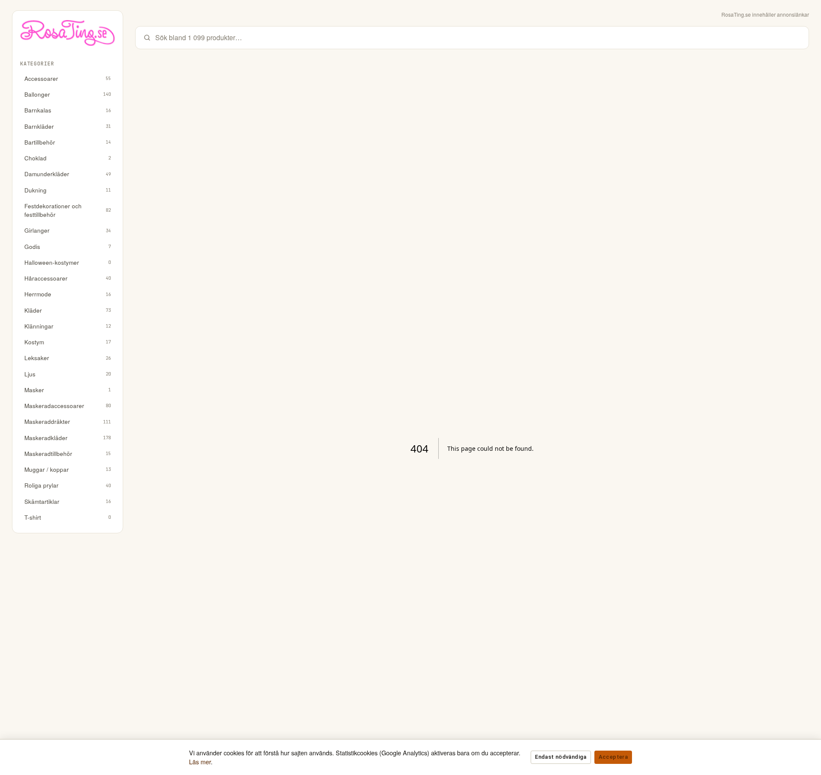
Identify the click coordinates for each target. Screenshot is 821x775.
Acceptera (613, 757)
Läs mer (200, 761)
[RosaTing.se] (67, 36)
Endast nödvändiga (560, 757)
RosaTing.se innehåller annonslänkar (765, 14)
